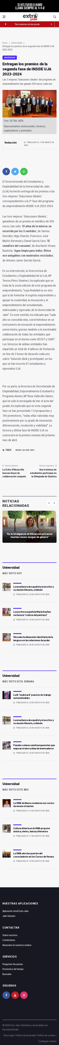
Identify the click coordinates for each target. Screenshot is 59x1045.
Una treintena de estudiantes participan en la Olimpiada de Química (43, 473)
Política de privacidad (26, 1035)
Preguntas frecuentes (12, 964)
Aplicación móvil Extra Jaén (15, 911)
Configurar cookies (47, 1041)
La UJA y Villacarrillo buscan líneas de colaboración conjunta (14, 473)
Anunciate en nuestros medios (16, 945)
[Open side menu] (3, 16)
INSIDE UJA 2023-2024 (24, 450)
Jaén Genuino (8, 916)
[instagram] (24, 995)
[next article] (52, 24)
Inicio (5, 43)
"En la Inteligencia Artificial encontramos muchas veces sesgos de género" (30, 536)
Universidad (16, 43)
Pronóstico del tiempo (13, 969)
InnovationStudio (10, 1029)
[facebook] (6, 171)
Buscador (6, 974)
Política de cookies (46, 1035)
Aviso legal (9, 1035)
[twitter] (15, 171)
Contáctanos (8, 940)
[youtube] (15, 995)
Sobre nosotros (9, 935)
